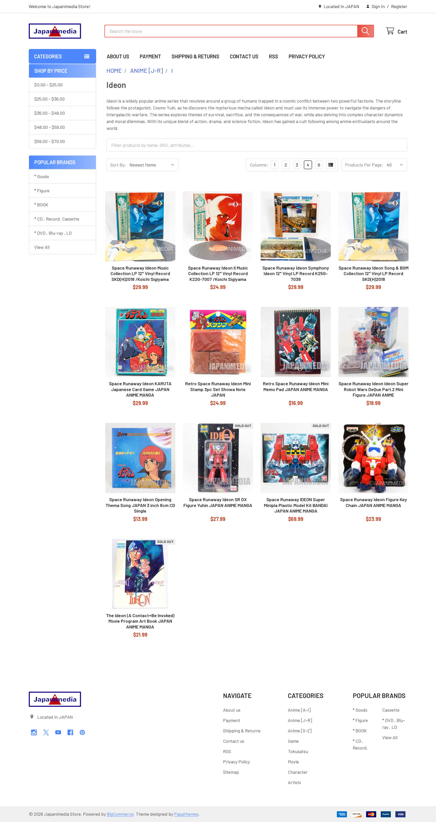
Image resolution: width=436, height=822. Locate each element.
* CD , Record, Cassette (56, 219)
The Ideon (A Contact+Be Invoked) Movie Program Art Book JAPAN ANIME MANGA (140, 621)
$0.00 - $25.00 (48, 84)
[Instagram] (34, 732)
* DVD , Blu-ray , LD (53, 233)
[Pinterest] (82, 732)
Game (293, 741)
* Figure (41, 190)
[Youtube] (58, 732)
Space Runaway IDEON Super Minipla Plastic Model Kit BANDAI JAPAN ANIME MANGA (296, 505)
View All (41, 247)
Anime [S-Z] (300, 730)
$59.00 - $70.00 (49, 141)
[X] (46, 732)
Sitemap (231, 772)
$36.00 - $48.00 (49, 113)
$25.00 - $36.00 (49, 99)
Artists (294, 782)
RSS (273, 56)
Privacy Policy (307, 56)
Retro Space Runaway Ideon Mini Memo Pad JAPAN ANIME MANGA (296, 386)
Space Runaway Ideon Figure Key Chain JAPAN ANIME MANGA (373, 502)
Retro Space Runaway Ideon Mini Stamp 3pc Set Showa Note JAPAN (218, 389)
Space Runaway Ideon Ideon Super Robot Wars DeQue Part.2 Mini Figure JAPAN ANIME (373, 389)
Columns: (259, 164)
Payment (150, 56)
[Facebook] (70, 732)
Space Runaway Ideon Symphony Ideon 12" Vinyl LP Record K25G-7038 (295, 273)
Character (298, 772)
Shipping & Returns (195, 56)
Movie (293, 761)
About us (118, 56)
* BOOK (41, 204)
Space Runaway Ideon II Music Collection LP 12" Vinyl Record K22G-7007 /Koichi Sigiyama (218, 273)
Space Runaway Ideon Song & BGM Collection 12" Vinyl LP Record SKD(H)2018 (373, 273)
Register (399, 6)
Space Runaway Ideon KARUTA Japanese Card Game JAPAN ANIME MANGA (140, 389)
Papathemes (186, 814)
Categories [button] (48, 56)
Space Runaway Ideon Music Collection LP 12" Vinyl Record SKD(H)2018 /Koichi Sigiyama (140, 273)
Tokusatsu (298, 751)
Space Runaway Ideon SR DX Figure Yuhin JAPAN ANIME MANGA (217, 502)
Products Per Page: (364, 164)
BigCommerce (120, 814)
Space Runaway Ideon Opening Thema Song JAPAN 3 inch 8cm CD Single (140, 505)
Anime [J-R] (300, 720)
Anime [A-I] (299, 710)
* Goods (41, 176)
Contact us (244, 56)
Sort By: (118, 164)
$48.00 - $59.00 (49, 127)
